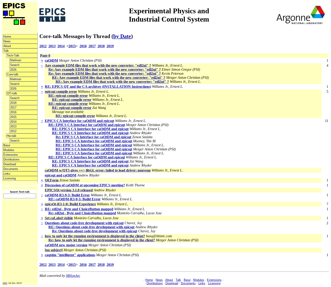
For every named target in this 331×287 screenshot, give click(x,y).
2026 (13, 69)
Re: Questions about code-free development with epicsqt (94, 231)
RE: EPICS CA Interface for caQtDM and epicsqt (86, 125)
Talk (6, 50)
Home (7, 36)
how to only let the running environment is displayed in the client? (95, 236)
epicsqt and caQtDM (60, 175)
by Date (122, 36)
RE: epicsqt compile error (68, 95)
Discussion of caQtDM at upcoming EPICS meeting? (85, 185)
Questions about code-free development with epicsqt (84, 223)
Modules (8, 150)
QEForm (52, 180)
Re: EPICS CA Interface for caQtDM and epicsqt (93, 137)
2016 (13, 112)
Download (9, 164)
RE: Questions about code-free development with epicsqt (91, 227)
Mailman (15, 60)
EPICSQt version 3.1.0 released (69, 190)
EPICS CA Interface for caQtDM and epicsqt (79, 121)
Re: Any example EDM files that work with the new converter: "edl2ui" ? (104, 69)
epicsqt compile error (61, 91)
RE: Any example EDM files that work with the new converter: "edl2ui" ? (108, 77)
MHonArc (73, 276)
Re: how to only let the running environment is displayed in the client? (101, 240)
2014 (13, 121)
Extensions (10, 154)
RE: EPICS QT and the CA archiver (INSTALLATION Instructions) (98, 86)
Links (6, 173)
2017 (13, 107)
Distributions (11, 159)
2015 (13, 117)
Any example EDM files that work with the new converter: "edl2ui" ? (98, 65)
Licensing (9, 178)
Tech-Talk (13, 55)
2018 (13, 102)
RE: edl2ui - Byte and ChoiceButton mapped (79, 209)
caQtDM (51, 60)
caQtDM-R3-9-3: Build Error (67, 195)
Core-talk (12, 74)
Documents (10, 169)
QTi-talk (12, 93)
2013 (13, 126)
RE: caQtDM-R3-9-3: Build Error (74, 199)
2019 (110, 46)
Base (6, 145)
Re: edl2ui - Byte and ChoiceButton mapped (82, 213)
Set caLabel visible (59, 218)
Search (14, 65)
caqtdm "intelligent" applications (70, 255)
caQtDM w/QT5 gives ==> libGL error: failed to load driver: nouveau (98, 170)
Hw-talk (11, 136)
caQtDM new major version (66, 245)
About (7, 46)
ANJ (5, 283)
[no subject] (54, 250)
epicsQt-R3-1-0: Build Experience (70, 204)
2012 (13, 131)
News (7, 41)
